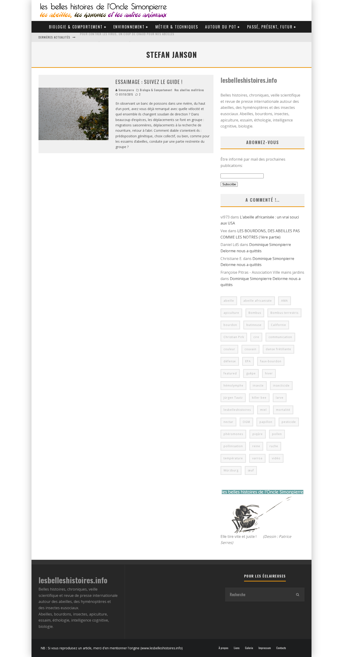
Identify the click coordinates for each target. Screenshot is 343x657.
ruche (274, 446)
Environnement (129, 27)
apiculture (231, 313)
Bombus (254, 313)
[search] (297, 595)
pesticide (289, 422)
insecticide (281, 385)
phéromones (233, 434)
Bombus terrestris (284, 313)
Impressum (265, 648)
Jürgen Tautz (233, 398)
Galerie (249, 648)
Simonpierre (126, 90)
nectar (228, 422)
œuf (251, 470)
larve (280, 398)
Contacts (281, 648)
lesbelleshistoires (237, 410)
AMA (284, 301)
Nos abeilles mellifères (189, 90)
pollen (277, 434)
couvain (250, 349)
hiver (269, 373)
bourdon (230, 325)
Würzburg (231, 470)
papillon (265, 422)
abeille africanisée (257, 301)
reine (256, 446)
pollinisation (233, 446)
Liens (237, 648)
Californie (278, 325)
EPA (248, 361)
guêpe (251, 373)
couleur (229, 349)
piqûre (257, 434)
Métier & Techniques (176, 27)
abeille (229, 301)
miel (263, 410)
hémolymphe (233, 385)
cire (256, 337)
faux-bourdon (270, 361)
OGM (246, 422)
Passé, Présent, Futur (270, 27)
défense (230, 361)
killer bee (259, 398)
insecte (258, 385)
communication (280, 337)
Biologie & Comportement (76, 27)
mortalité (283, 410)
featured (230, 373)
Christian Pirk (234, 337)
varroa (257, 458)
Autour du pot (220, 27)
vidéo (276, 458)
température (233, 458)
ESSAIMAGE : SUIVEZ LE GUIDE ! (149, 81)
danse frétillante (278, 349)
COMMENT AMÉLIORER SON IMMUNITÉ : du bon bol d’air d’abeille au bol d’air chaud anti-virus (149, 37)
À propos (223, 648)
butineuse (254, 325)
